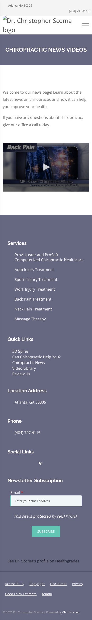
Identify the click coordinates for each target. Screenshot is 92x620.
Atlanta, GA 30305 (20, 6)
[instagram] (61, 464)
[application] (46, 167)
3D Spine (20, 351)
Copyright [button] (37, 584)
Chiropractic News (28, 362)
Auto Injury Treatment (34, 269)
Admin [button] (47, 594)
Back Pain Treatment (33, 299)
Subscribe (46, 531)
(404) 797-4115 (78, 11)
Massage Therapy (30, 319)
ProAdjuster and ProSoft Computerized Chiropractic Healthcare (49, 257)
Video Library (24, 368)
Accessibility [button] (14, 584)
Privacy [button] (77, 584)
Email (16, 492)
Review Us (21, 374)
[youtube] (50, 464)
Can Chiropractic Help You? (36, 357)
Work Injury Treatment (35, 289)
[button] (46, 167)
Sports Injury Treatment (36, 279)
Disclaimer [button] (58, 584)
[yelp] (20, 464)
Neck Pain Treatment (33, 309)
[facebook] (30, 464)
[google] (10, 464)
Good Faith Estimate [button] (21, 594)
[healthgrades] (40, 464)
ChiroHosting (70, 612)
